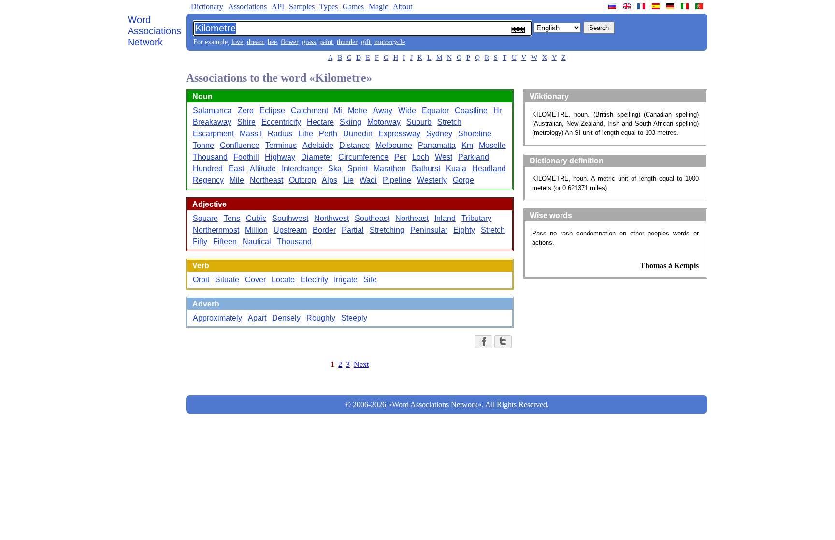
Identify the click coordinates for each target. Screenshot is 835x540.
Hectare (320, 122)
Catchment (309, 110)
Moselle (492, 145)
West (443, 157)
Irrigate (346, 280)
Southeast (372, 218)
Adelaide (317, 145)
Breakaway (212, 122)
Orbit (201, 280)
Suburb (419, 122)
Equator (435, 110)
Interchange (302, 168)
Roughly (320, 318)
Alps (329, 180)
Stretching (387, 230)
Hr (497, 110)
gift (366, 41)
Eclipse (272, 110)
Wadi (368, 180)
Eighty (464, 230)
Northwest (331, 218)
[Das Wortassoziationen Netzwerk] (671, 6)
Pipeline (397, 180)
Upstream (290, 230)
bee (272, 41)
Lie (348, 180)
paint (326, 41)
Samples (302, 6)
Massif (251, 134)
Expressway (399, 134)
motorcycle (389, 41)
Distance (354, 145)
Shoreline (474, 134)
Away (382, 110)
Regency (208, 180)
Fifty (200, 241)
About (402, 6)
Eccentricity (281, 122)
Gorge (463, 180)
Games (353, 6)
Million (256, 230)
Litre (305, 134)
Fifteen (225, 241)
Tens (232, 218)
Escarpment (213, 134)
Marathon (390, 168)
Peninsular (428, 230)
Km (467, 145)
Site (370, 280)
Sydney (439, 134)
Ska (335, 168)
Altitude (263, 168)
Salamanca (212, 110)
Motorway (384, 122)
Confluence (239, 145)
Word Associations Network (154, 31)
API (278, 6)
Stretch (449, 122)
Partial (353, 230)
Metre (357, 110)
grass (309, 41)
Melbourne (393, 145)
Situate (227, 280)
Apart (257, 318)
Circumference (363, 157)
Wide (407, 110)
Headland (489, 168)
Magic (378, 6)
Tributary (476, 218)
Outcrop (302, 180)
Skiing (350, 122)
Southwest (290, 218)
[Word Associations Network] (628, 6)
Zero (246, 110)
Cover (255, 280)
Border (324, 230)
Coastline (471, 110)
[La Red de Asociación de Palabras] (657, 6)
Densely (286, 318)
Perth (328, 134)
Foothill (246, 157)
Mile (237, 180)
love (237, 41)
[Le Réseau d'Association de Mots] (642, 6)
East (236, 168)
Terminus (281, 145)
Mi (338, 110)
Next (361, 364)
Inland (445, 218)
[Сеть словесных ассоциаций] (613, 6)
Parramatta (437, 145)
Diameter (316, 157)
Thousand (210, 157)
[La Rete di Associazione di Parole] (686, 6)
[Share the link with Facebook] (483, 341)
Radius (280, 134)
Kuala (456, 168)
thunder (347, 41)
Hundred (208, 168)
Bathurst (426, 168)
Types (328, 6)
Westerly (432, 180)
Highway (280, 157)
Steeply (354, 318)
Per (400, 157)
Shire (246, 122)
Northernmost (216, 230)
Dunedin (358, 134)
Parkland (473, 157)
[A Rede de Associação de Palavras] (700, 6)
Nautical (257, 241)
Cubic (256, 218)
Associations (247, 6)
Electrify (314, 280)
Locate (283, 280)
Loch (420, 157)
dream (255, 41)
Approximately (217, 318)
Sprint (357, 168)
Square (205, 218)
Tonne (203, 145)
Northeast (266, 180)
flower (289, 41)
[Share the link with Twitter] (503, 341)
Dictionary (207, 6)
